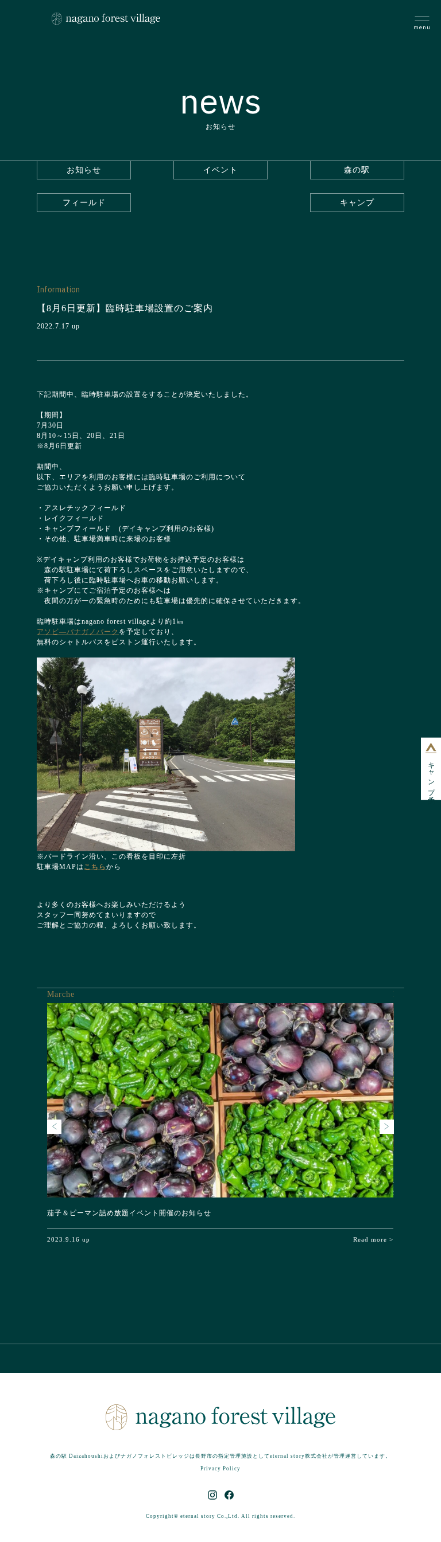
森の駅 (357, 170)
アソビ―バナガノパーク (78, 632)
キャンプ (357, 202)
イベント (220, 170)
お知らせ (84, 170)
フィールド (84, 202)
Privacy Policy (220, 1468)
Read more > (373, 1239)
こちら (95, 867)
